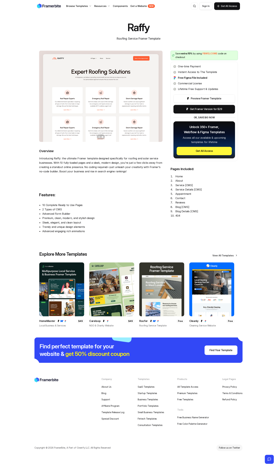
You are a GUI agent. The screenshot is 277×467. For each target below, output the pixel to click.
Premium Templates (187, 393)
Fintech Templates (147, 418)
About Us (106, 386)
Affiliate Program (110, 405)
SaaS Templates (146, 386)
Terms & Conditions (232, 393)
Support (105, 399)
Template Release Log (112, 412)
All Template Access (187, 386)
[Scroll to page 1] (99, 137)
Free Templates (185, 399)
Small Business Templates (151, 412)
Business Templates (148, 399)
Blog (103, 393)
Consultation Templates (150, 425)
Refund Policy (229, 399)
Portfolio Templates (148, 405)
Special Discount (110, 418)
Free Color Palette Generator (192, 423)
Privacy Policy (229, 386)
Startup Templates (147, 393)
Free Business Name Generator (193, 417)
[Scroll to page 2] (103, 137)
